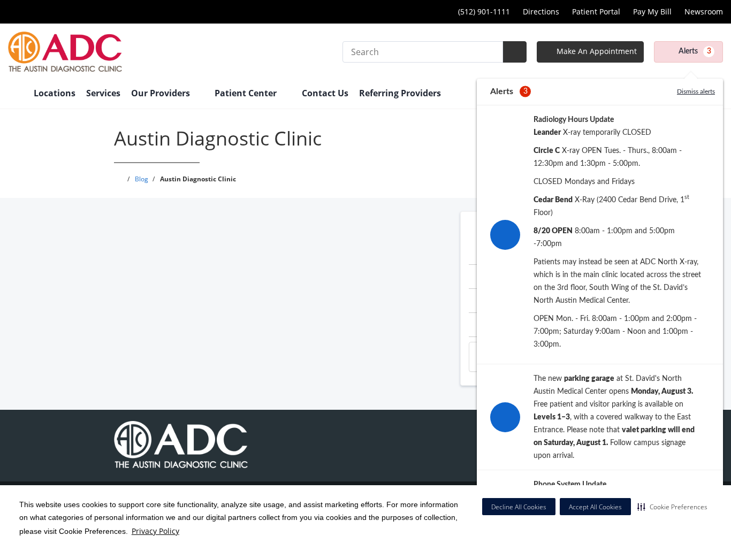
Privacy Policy (155, 531)
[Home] (15, 94)
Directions (541, 11)
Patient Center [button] (247, 93)
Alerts (695, 51)
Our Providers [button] (161, 93)
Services (103, 93)
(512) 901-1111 (484, 11)
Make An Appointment (595, 51)
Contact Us (325, 93)
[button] (672, 506)
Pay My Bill (652, 11)
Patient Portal (596, 11)
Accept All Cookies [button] (595, 506)
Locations (54, 93)
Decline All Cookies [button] (518, 506)
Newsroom (703, 11)
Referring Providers (400, 93)
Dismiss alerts (696, 91)
